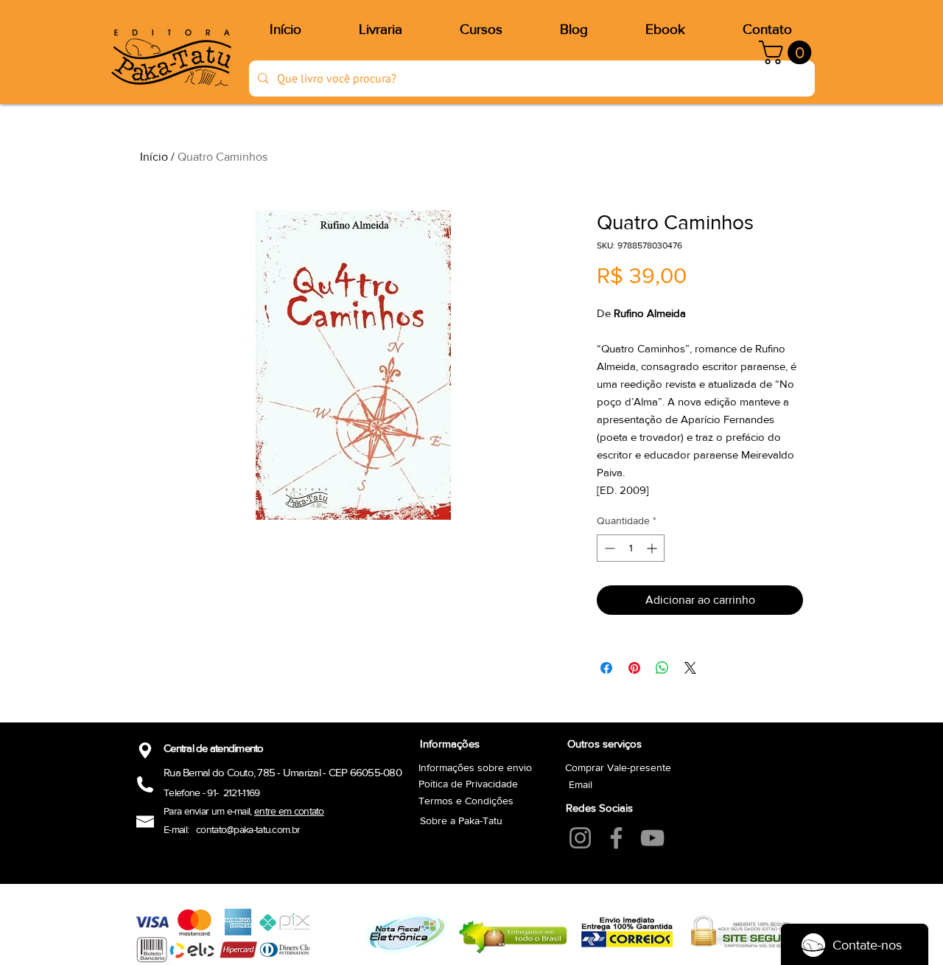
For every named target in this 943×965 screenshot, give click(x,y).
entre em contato (289, 811)
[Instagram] (580, 837)
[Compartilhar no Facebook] (606, 668)
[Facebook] (616, 837)
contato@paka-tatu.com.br (248, 829)
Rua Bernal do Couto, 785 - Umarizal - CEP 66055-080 (283, 772)
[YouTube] (652, 837)
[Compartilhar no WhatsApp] (662, 668)
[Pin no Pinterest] (634, 668)
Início (154, 156)
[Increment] (653, 548)
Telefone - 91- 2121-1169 (212, 792)
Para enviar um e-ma (205, 811)
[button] (788, 52)
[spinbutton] (630, 548)
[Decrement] (608, 548)
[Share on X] (690, 668)
